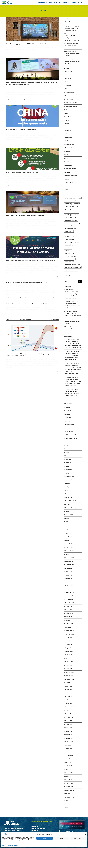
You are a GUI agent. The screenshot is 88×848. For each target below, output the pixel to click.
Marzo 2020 (68, 780)
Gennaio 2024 (69, 627)
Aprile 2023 (68, 655)
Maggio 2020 (69, 773)
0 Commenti (34, 52)
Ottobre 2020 (69, 755)
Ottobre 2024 (69, 599)
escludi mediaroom (70, 225)
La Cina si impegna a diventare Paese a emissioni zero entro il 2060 (26, 304)
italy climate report (70, 248)
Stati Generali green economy (73, 267)
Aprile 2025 (68, 578)
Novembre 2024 (69, 596)
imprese (77, 242)
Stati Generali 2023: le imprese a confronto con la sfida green (25, 215)
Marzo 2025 (68, 582)
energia (79, 223)
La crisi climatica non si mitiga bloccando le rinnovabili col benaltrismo (73, 46)
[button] (85, 834)
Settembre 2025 (70, 564)
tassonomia (76, 270)
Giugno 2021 (68, 727)
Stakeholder (28, 52)
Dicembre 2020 (69, 748)
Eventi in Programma (71, 96)
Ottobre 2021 (69, 714)
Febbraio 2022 (69, 700)
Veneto (67, 186)
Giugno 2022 (68, 686)
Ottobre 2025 (69, 561)
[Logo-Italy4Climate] (7, 1)
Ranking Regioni (69, 144)
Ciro (66, 209)
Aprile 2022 (68, 693)
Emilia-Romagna (69, 92)
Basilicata (68, 78)
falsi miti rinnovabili (70, 234)
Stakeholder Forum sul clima (72, 264)
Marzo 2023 (68, 658)
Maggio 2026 (69, 537)
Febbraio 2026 (69, 547)
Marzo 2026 (68, 544)
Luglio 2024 (68, 606)
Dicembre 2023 (69, 630)
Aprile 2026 (68, 540)
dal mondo (78, 217)
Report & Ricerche (70, 148)
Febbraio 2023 (69, 662)
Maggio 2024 (69, 613)
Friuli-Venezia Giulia (71, 102)
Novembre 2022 (69, 672)
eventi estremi (69, 231)
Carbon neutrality (69, 206)
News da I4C (23, 52)
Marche (67, 120)
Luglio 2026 (68, 530)
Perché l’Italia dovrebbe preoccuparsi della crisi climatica (72, 353)
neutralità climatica (70, 253)
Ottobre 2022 (69, 675)
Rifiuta (61, 838)
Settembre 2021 (70, 717)
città (70, 209)
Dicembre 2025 (69, 554)
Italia (73, 245)
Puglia (67, 141)
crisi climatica (74, 214)
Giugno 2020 (68, 769)
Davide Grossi (10, 371)
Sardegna (68, 155)
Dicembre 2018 (69, 804)
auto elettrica (76, 203)
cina (77, 206)
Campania (68, 85)
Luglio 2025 (68, 568)
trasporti (67, 275)
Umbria (67, 179)
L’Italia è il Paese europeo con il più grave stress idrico (72, 357)
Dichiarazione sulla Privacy (13, 845)
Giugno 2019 (68, 800)
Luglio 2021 (68, 724)
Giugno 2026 (68, 533)
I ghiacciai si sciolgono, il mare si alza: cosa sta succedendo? (72, 391)
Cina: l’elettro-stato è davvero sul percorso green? (21, 129)
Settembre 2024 (70, 603)
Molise (67, 123)
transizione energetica (71, 272)
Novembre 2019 (69, 793)
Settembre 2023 (70, 641)
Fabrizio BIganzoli (11, 142)
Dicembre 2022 (69, 668)
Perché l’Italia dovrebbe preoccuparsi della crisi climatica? (72, 341)
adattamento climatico (71, 201)
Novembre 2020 (69, 752)
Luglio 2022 (68, 682)
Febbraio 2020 (69, 783)
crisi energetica (69, 217)
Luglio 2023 (68, 644)
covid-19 (67, 214)
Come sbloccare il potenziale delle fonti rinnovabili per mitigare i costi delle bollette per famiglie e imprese (72, 26)
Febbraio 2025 (69, 585)
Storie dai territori (70, 168)
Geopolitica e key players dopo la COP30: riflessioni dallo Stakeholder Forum (29, 44)
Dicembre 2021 (69, 707)
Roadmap (67, 151)
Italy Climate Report (71, 106)
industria (67, 245)
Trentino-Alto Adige (71, 175)
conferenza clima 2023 (71, 212)
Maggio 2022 (69, 689)
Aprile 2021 (68, 734)
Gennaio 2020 (69, 786)
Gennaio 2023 (69, 665)
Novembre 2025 (69, 558)
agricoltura (68, 203)
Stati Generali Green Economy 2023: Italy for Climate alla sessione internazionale (31, 261)
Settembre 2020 (70, 759)
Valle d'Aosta (69, 182)
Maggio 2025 (69, 575)
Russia (73, 259)
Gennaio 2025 (69, 589)
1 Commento (26, 297)
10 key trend (68, 71)
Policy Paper (68, 137)
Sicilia (66, 158)
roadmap (67, 259)
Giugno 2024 (68, 610)
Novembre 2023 (69, 634)
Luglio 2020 (68, 766)
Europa (76, 228)
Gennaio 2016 (69, 811)
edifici (66, 223)
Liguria (67, 113)
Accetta (44, 838)
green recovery (69, 242)
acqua (79, 198)
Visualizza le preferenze (78, 838)
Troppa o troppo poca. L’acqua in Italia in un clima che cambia (72, 53)
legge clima (68, 250)
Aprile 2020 (68, 776)
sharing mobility (69, 261)
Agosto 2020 (68, 762)
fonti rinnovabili (69, 237)
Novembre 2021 (69, 710)
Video (66, 189)
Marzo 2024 (68, 620)
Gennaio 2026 (69, 551)
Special (67, 161)
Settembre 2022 (70, 679)
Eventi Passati (69, 99)
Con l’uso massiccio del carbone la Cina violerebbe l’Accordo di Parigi (27, 282)
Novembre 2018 (69, 807)
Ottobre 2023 (69, 637)
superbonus (68, 270)
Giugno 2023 (68, 648)
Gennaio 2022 (69, 703)
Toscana (67, 172)
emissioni (72, 223)
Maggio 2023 (69, 651)
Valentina (9, 52)
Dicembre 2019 (69, 790)
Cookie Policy (4, 845)
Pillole (26, 142)
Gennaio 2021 (69, 745)
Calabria (67, 82)
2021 (74, 198)
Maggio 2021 (69, 731)
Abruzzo (67, 75)
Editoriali (21, 297)
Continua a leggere (55, 52)
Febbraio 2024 (69, 623)
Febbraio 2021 (69, 741)
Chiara (8, 297)
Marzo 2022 (68, 696)
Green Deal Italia (69, 239)
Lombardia (68, 116)
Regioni (67, 256)
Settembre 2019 (70, 797)
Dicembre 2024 (69, 592)
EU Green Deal (69, 228)
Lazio (66, 109)
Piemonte (68, 130)
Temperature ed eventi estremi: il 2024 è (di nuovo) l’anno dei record (73, 345)
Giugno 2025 (68, 571)
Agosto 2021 (68, 721)
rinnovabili (73, 256)
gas (76, 237)
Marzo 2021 (68, 738)
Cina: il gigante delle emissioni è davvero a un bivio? (22, 172)
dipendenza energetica (71, 220)
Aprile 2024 (68, 616)
